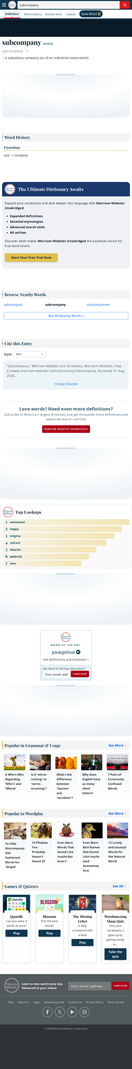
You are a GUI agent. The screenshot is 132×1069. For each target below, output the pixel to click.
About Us (24, 1002)
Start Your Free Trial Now (31, 257)
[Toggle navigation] (4, 5)
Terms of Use (116, 1002)
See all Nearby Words (64, 316)
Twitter (60, 1012)
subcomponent (98, 304)
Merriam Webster (12, 985)
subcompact (13, 304)
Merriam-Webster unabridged (66, 429)
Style (8, 354)
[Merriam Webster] (66, 637)
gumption (63, 652)
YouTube (72, 1012)
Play (16, 933)
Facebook (47, 1012)
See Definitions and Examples (64, 659)
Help (11, 1002)
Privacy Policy (95, 1002)
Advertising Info (54, 1002)
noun (48, 43)
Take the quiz (115, 954)
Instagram (84, 1012)
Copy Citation (67, 384)
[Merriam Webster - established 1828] (12, 5)
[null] (78, 652)
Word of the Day (66, 645)
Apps (37, 1002)
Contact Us (75, 1002)
